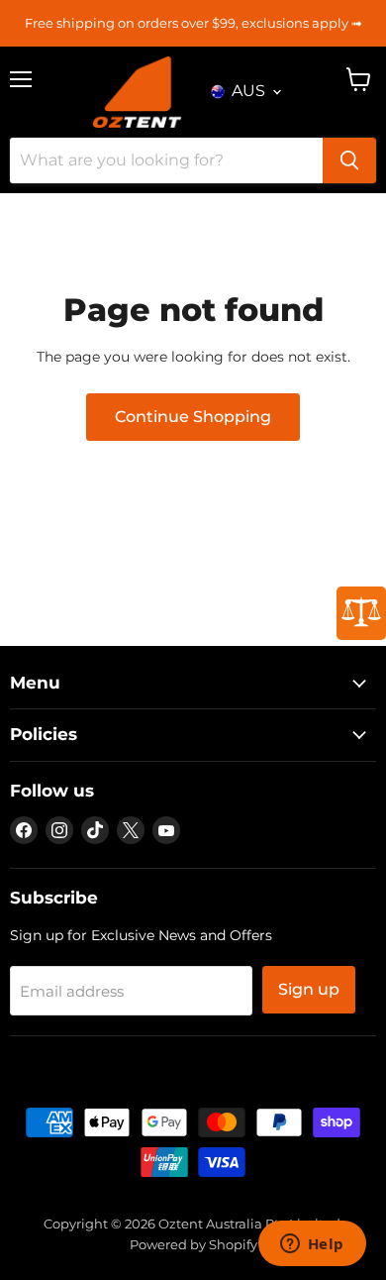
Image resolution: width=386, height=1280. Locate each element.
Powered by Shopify (193, 1244)
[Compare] (361, 613)
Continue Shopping (193, 416)
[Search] (349, 160)
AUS (248, 90)
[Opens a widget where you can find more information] (311, 1245)
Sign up (308, 989)
